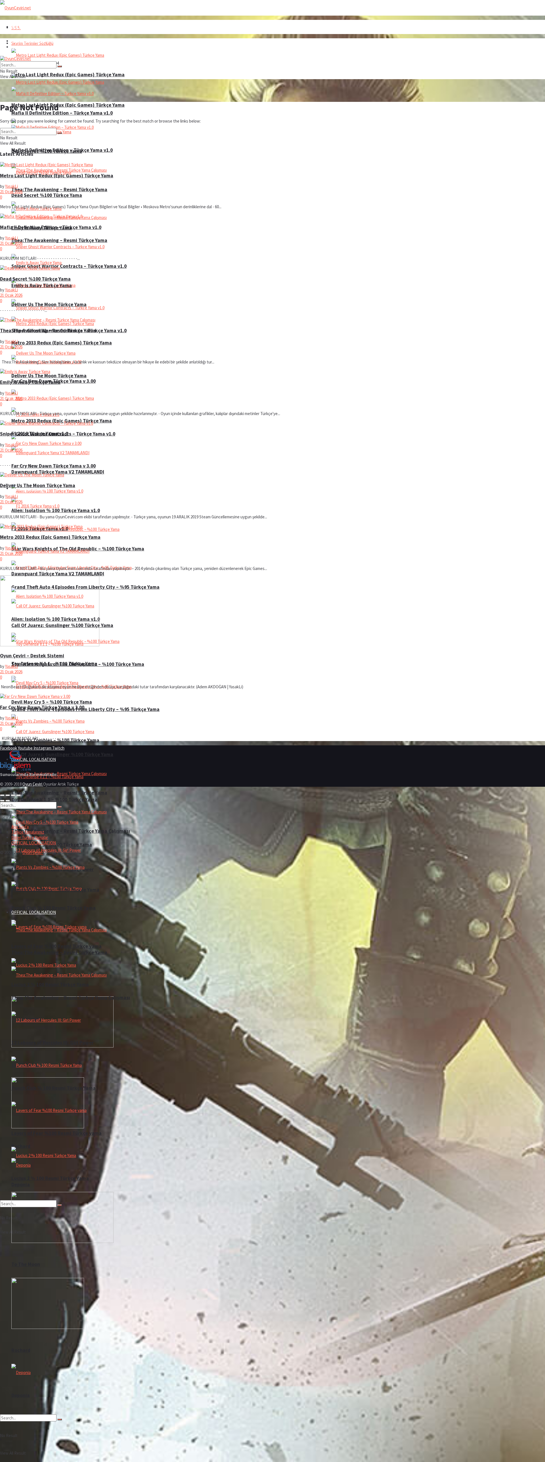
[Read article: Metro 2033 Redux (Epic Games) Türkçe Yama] (272, 526)
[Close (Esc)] (2, 795)
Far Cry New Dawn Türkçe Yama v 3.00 (53, 466)
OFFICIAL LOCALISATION (33, 912)
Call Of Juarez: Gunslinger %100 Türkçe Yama (62, 754)
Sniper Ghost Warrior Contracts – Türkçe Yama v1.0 (69, 266)
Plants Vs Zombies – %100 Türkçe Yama (55, 890)
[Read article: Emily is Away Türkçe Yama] (272, 371)
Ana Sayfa (20, 27)
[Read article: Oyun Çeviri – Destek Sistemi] (272, 611)
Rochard (20, 1146)
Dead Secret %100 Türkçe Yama (46, 195)
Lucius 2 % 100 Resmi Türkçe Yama (50, 984)
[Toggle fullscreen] (13, 795)
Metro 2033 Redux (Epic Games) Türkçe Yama (61, 343)
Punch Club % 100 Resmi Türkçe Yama (53, 908)
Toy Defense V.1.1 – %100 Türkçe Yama (54, 799)
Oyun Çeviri (32, 784)
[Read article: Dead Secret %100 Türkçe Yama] (272, 268)
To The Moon (25, 1264)
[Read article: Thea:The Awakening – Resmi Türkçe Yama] (272, 320)
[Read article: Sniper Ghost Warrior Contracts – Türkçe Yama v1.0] (272, 423)
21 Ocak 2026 (11, 191)
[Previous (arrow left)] (2, 801)
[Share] (7, 795)
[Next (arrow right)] (7, 801)
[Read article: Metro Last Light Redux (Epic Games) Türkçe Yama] (272, 164)
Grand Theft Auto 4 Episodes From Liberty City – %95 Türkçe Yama (85, 709)
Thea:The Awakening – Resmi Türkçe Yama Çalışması (70, 831)
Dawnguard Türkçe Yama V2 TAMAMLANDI (57, 574)
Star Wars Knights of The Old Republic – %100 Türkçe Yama (77, 664)
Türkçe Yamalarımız (27, 832)
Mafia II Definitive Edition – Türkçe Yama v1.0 (62, 150)
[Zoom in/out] (18, 795)
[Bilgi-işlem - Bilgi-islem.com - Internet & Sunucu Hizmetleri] (15, 769)
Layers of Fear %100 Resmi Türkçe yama (56, 1133)
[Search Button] (59, 1419)
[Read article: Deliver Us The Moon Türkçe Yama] (272, 474)
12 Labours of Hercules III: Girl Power (52, 1043)
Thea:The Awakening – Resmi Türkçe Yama (59, 240)
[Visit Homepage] (15, 7)
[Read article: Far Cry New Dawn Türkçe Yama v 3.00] (272, 696)
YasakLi (11, 186)
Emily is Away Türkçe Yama (41, 285)
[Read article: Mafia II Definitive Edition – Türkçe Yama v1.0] (272, 216)
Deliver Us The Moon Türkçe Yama (49, 376)
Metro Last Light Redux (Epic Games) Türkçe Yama (68, 105)
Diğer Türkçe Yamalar (29, 837)
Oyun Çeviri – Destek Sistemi (32, 656)
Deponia (20, 1395)
